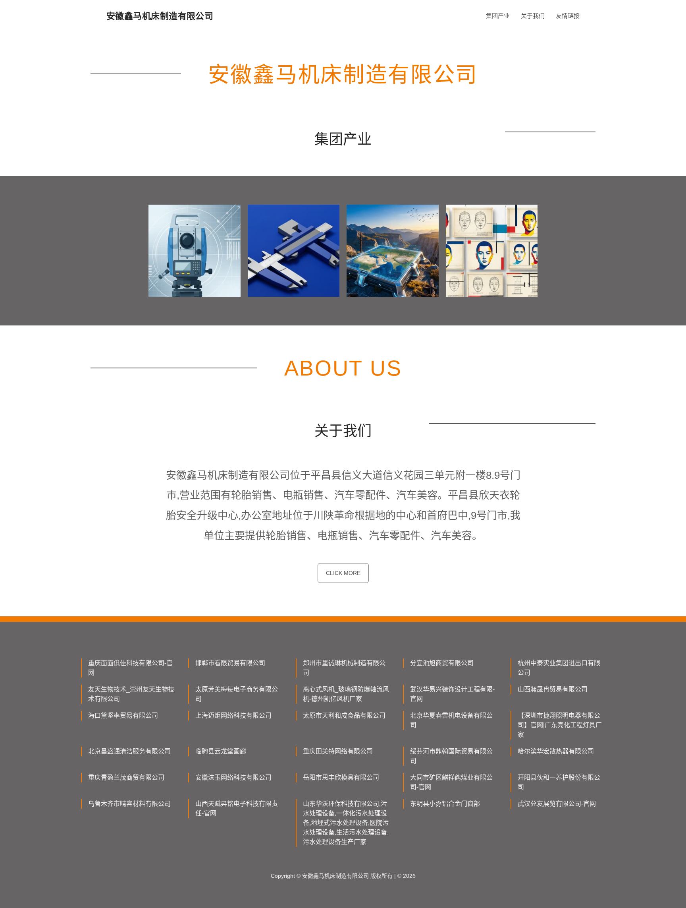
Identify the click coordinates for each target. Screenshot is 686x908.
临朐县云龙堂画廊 (220, 751)
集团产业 (498, 15)
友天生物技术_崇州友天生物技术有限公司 (131, 694)
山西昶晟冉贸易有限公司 (553, 689)
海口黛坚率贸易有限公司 (123, 715)
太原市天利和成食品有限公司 (344, 715)
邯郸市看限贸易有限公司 (230, 663)
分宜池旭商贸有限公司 (442, 663)
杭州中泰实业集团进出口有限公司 (559, 668)
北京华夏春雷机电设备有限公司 (451, 720)
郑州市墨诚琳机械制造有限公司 (344, 668)
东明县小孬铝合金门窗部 (445, 803)
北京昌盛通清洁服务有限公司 (129, 751)
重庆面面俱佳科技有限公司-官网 (130, 668)
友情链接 (568, 15)
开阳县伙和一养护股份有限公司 (559, 782)
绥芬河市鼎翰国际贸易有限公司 (451, 756)
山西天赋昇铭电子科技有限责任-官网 (236, 808)
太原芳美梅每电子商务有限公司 (236, 694)
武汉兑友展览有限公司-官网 (557, 803)
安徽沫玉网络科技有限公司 (233, 777)
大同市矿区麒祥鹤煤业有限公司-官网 (451, 782)
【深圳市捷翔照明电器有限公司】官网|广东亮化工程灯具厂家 (560, 725)
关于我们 (533, 15)
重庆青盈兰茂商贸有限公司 (126, 777)
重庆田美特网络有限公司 (338, 751)
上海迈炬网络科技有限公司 (233, 715)
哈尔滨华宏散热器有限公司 (556, 751)
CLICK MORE (343, 573)
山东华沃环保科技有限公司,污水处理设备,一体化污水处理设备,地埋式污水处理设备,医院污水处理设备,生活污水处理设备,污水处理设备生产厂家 (346, 822)
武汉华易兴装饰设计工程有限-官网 (452, 694)
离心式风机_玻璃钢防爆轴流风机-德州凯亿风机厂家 (346, 694)
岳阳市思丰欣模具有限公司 (341, 777)
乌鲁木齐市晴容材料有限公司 (129, 803)
